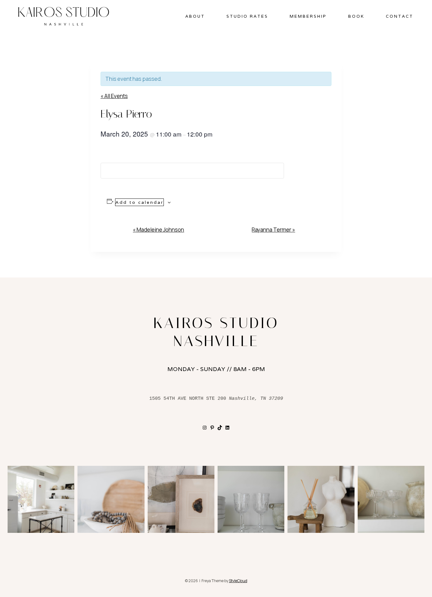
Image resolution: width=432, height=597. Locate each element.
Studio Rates (247, 16)
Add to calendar (139, 202)
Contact (399, 16)
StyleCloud (238, 580)
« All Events (114, 96)
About (195, 16)
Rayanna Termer (273, 229)
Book (356, 16)
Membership (308, 16)
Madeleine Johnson (158, 229)
